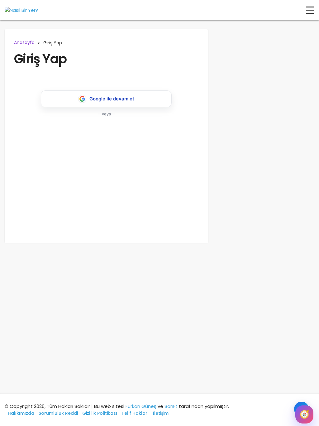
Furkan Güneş (141, 406)
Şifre (22, 157)
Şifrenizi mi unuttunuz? (84, 221)
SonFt (171, 406)
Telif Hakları (135, 413)
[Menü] (310, 10)
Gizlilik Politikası (99, 413)
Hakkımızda (21, 413)
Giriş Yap (40, 59)
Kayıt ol (120, 202)
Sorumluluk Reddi (58, 413)
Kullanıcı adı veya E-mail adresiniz (55, 130)
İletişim (161, 413)
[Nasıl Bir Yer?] (21, 10)
